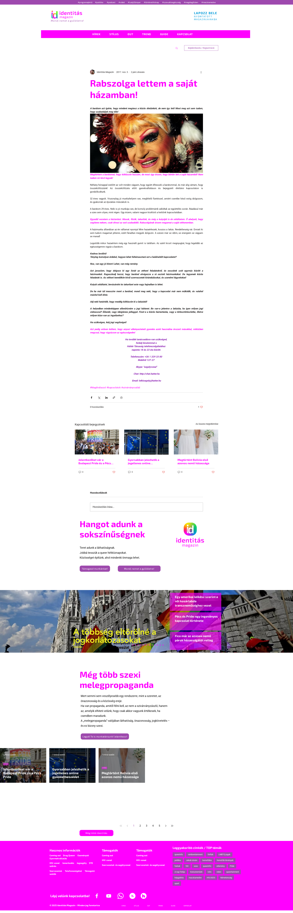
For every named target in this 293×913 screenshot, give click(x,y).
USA (209, 872)
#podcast (111, 2)
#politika (99, 2)
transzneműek (196, 872)
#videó (122, 2)
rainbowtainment (195, 854)
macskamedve (195, 878)
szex (196, 866)
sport (177, 883)
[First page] (121, 826)
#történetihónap (152, 2)
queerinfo (179, 854)
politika (178, 860)
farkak (177, 866)
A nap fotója (180, 872)
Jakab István (191, 860)
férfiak (210, 854)
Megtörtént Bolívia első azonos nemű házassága (193, 461)
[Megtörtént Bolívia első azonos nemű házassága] (196, 442)
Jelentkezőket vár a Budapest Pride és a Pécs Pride (94, 461)
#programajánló (85, 2)
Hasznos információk (65, 850)
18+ (187, 866)
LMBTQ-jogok (224, 854)
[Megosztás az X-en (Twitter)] (99, 397)
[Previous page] (127, 826)
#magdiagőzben (191, 2)
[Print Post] (121, 397)
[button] (176, 48)
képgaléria (179, 878)
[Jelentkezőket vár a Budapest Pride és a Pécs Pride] (97, 442)
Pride (232, 866)
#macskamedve (208, 2)
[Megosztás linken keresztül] (113, 397)
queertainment (232, 872)
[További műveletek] (201, 72)
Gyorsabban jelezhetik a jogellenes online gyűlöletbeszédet (143, 461)
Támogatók (110, 850)
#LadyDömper (134, 2)
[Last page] (172, 826)
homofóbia (207, 860)
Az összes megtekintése (207, 424)
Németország (226, 878)
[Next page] (165, 826)
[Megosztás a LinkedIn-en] (106, 397)
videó (219, 872)
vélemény (220, 866)
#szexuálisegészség (171, 2)
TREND (252, 764)
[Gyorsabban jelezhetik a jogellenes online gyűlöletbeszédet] (146, 442)
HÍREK (6, 764)
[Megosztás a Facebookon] (91, 397)
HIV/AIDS (211, 878)
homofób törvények (225, 860)
